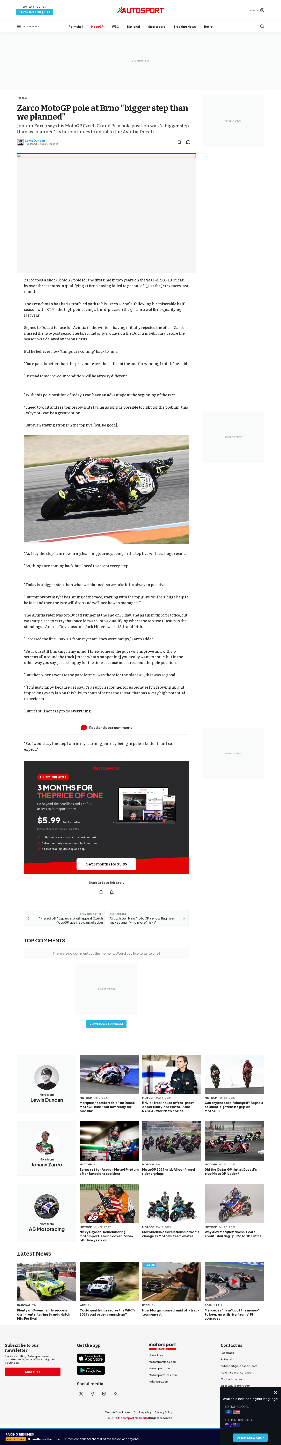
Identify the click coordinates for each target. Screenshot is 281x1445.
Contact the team (232, 1379)
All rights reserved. (160, 1418)
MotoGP (97, 26)
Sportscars (156, 26)
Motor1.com (156, 1355)
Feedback (227, 1352)
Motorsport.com (160, 1368)
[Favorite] (179, 142)
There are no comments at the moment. (106, 953)
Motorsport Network (132, 1418)
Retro (208, 26)
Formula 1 (76, 26)
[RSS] (115, 1394)
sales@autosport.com (235, 1385)
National (133, 26)
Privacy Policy (164, 1412)
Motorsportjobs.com (162, 1361)
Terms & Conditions (117, 1412)
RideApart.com (158, 1381)
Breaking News (184, 26)
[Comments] (189, 142)
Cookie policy (143, 1412)
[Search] (262, 26)
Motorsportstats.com (163, 1375)
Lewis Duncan (35, 140)
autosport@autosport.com (239, 1366)
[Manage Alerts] (112, 892)
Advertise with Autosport (237, 1372)
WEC (115, 26)
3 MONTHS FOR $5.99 (34, 12)
